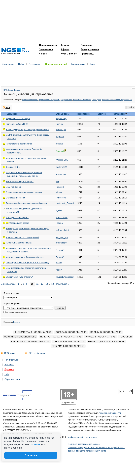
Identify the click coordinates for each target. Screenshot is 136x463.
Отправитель (62, 114)
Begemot (60, 151)
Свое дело (96, 100)
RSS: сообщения (36, 353)
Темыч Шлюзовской (65, 277)
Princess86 (61, 198)
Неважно (60, 187)
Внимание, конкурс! (56, 64)
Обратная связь (12, 379)
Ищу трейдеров (13, 187)
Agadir (59, 270)
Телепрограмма (90, 49)
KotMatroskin (62, 217)
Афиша (65, 49)
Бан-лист (9, 364)
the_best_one (62, 237)
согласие (35, 444)
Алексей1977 (62, 160)
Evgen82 (60, 257)
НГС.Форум (8, 90)
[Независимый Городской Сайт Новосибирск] (15, 51)
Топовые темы (78, 64)
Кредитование (66, 100)
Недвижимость (48, 45)
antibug (59, 263)
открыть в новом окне (16, 312)
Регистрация (35, 64)
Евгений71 (61, 250)
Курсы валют (69, 53)
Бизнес (17, 90)
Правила (9, 369)
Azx (57, 181)
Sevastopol (61, 129)
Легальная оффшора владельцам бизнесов (26, 203)
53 (52, 284)
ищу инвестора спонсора (18, 118)
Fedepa (59, 223)
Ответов (102, 114)
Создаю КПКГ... (13, 167)
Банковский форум (30, 100)
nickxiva (59, 144)
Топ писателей (11, 360)
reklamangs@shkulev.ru (110, 413)
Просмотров (83, 114)
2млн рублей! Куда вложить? (19, 277)
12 (42, 284)
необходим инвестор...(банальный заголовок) (27, 263)
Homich (59, 124)
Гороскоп (86, 45)
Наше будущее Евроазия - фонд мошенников (27, 129)
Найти (21, 64)
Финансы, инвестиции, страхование (117, 100)
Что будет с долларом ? (17, 217)
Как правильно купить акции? (20, 181)
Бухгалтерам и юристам (49, 100)
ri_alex (59, 210)
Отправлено (119, 114)
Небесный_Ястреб (65, 203)
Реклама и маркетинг (82, 100)
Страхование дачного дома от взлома (24, 192)
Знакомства (46, 49)
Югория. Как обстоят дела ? (19, 243)
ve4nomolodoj (62, 230)
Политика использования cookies (84, 444)
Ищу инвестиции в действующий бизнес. (25, 257)
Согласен (31, 455)
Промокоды (88, 53)
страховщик (61, 243)
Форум (43, 53)
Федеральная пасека (19, 223)
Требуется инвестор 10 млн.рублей (22, 237)
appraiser (60, 137)
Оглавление (8, 64)
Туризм (65, 45)
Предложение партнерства (19, 144)
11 (37, 284)
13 (46, 284)
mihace (59, 192)
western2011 (61, 167)
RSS (7, 107)
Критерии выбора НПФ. (17, 124)
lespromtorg (61, 118)
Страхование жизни (15, 198)
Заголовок (12, 114)
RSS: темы (9, 353)
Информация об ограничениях (82, 437)
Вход (92, 64)
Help (6, 374)
